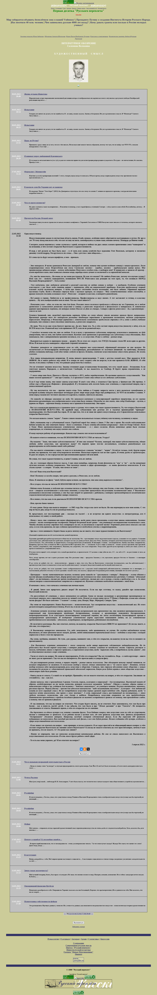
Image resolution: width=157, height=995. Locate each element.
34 (75, 914)
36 (80, 914)
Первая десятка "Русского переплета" (78, 10)
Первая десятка (81, 8)
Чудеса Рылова (31, 777)
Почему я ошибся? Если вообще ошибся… (43, 839)
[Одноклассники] (84, 749)
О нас (64, 8)
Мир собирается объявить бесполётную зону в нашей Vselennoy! (40, 19)
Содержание (59, 8)
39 (87, 914)
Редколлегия (53, 939)
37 (82, 914)
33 (72, 914)
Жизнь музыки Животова (35, 94)
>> (92, 914)
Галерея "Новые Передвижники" (78, 952)
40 (90, 914)
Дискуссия (78, 39)
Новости (74, 8)
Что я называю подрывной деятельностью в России (47, 762)
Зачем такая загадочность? (36, 871)
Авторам (69, 8)
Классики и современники (99, 36)
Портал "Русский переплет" (78, 948)
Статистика (93, 939)
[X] (88, 749)
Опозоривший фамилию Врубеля (39, 886)
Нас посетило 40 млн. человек (27, 22)
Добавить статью (78, 927)
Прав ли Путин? (31, 141)
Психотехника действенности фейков (40, 901)
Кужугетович (30, 855)
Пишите (78, 954)
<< (65, 914)
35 (77, 914)
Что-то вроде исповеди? (34, 203)
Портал (53, 8)
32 (70, 914)
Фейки (27, 824)
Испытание (29, 110)
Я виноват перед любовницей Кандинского (43, 156)
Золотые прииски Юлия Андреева (32, 36)
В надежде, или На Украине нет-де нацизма (43, 187)
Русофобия (29, 793)
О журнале (65, 939)
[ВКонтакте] (81, 749)
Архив (84, 939)
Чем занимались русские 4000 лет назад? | (67, 22)
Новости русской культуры (78, 950)
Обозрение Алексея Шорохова (55, 36)
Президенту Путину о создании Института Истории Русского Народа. (113, 19)
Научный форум (102, 8)
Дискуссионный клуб (91, 8)
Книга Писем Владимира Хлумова (78, 36)
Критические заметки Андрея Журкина (122, 36)
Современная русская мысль (79, 945)
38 (85, 914)
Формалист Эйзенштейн (35, 172)
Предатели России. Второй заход (38, 218)
